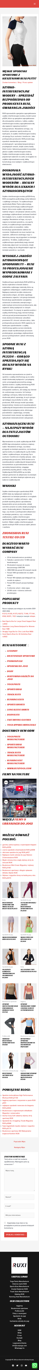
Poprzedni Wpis (19, 1142)
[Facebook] (13, 1365)
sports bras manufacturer (16, 746)
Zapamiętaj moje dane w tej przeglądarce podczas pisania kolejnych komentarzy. (19, 1225)
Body (10, 671)
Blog (19, 82)
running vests (15, 699)
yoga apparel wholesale (21, 724)
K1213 (4, 614)
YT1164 (31, 614)
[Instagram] (22, 1365)
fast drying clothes (19, 719)
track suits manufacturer (16, 754)
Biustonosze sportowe (21, 655)
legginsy (12, 650)
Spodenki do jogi (17, 666)
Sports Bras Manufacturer (19, 1286)
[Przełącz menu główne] (34, 4)
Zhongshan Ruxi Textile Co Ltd (15, 535)
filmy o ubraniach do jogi (17, 821)
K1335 (10, 614)
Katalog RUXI (19, 1294)
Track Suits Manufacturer (19, 1292)
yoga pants (13, 684)
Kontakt (19, 1338)
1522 (14, 616)
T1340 (26, 614)
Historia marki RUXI (19, 1284)
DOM (19, 1330)
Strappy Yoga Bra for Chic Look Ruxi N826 (17, 632)
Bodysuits (13, 714)
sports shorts (16, 704)
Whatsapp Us (19, 1348)
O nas (19, 1335)
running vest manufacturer (16, 762)
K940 (4, 616)
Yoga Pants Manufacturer (19, 1281)
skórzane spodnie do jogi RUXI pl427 (16, 852)
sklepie (32, 616)
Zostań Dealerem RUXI (19, 1289)
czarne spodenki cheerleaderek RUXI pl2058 (18, 850)
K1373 (15, 614)
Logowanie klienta (19, 1343)
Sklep (20, 1333)
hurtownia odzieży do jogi (20, 678)
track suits (14, 694)
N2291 (9, 616)
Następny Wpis (19, 1147)
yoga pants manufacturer (16, 738)
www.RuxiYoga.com (19, 768)
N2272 (20, 614)
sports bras (14, 689)
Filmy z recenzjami (19, 1313)
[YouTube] (26, 1365)
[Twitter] (17, 1365)
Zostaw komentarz (9, 82)
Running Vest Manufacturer (19, 1297)
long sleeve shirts (18, 709)
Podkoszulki (14, 661)
